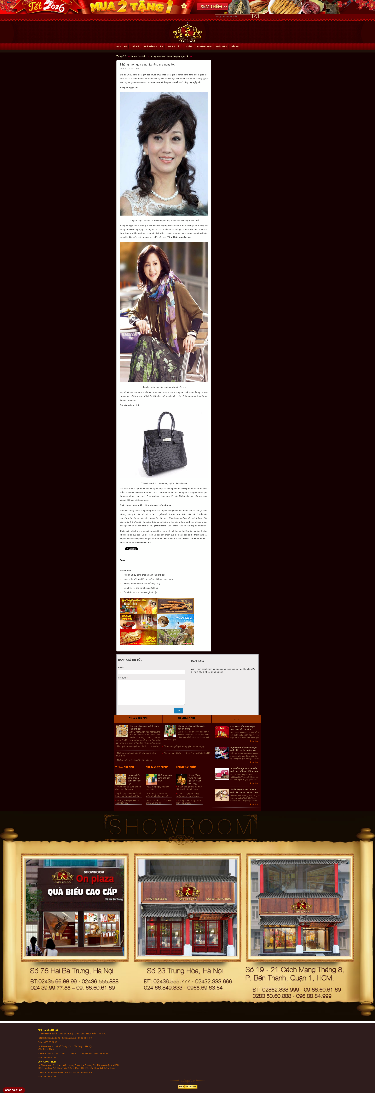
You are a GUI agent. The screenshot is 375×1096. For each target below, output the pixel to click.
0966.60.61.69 (13, 1090)
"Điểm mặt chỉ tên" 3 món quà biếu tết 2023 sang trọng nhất (244, 792)
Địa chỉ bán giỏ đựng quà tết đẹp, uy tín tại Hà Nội (187, 753)
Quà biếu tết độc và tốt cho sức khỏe (141, 587)
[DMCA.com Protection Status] (187, 1085)
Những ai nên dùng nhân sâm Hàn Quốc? (188, 801)
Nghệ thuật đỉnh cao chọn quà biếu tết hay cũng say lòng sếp (243, 750)
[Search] (255, 16)
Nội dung (122, 677)
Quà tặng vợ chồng (157, 767)
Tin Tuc (236, 719)
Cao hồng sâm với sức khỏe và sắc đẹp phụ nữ (157, 794)
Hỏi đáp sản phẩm (186, 767)
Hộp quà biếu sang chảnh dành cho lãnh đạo (145, 574)
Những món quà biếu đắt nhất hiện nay (142, 583)
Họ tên (121, 667)
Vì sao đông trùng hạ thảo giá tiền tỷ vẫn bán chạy (195, 779)
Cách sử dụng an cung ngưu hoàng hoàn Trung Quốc (187, 796)
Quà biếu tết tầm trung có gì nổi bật (140, 592)
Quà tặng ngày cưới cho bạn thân (165, 778)
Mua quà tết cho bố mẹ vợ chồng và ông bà (159, 801)
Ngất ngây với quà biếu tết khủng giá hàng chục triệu (148, 579)
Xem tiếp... (255, 740)
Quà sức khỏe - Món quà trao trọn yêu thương (242, 728)
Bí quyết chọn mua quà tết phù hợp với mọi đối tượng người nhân (244, 771)
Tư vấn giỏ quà (186, 718)
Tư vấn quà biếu (138, 718)
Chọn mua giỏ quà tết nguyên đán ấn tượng (191, 727)
